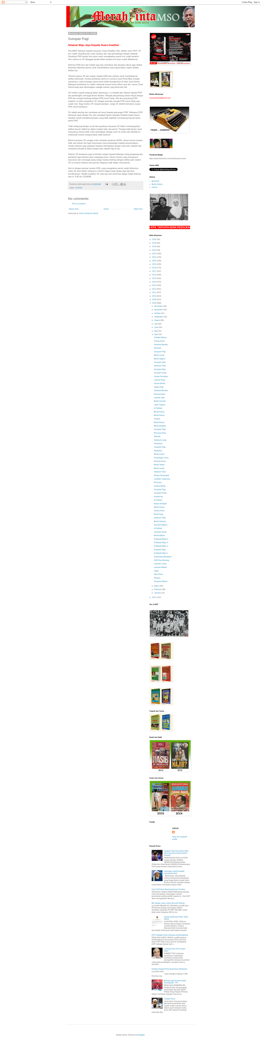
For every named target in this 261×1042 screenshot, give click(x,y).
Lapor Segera (159, 405)
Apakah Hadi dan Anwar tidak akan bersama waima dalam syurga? (176, 853)
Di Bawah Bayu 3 (161, 542)
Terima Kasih (159, 341)
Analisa (157, 419)
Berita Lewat (159, 355)
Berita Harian (157, 184)
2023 (154, 250)
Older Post (138, 209)
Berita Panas (159, 412)
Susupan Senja (160, 373)
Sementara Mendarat (162, 557)
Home (106, 209)
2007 (154, 597)
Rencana (157, 482)
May (156, 331)
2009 (154, 299)
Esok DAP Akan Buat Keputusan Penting (168, 889)
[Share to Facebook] (121, 184)
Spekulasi (158, 451)
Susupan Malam (160, 525)
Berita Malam (159, 535)
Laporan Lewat (160, 564)
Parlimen (157, 348)
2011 (154, 292)
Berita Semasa (160, 521)
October (157, 313)
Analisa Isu (158, 497)
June (156, 327)
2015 (154, 278)
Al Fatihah (158, 408)
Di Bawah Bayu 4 (161, 539)
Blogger (141, 1035)
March (157, 586)
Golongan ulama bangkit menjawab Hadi (174, 872)
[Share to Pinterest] (124, 184)
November (158, 310)
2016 (154, 275)
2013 (154, 285)
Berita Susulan (160, 401)
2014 (154, 282)
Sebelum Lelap (160, 440)
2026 (154, 239)
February (158, 589)
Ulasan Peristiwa (161, 376)
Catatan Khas (169, 999)
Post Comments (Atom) (88, 213)
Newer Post (73, 209)
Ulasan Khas (159, 511)
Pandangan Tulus (161, 458)
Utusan (155, 187)
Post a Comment (78, 204)
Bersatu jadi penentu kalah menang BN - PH (175, 982)
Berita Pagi (158, 514)
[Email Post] (106, 184)
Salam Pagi (158, 387)
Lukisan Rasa (159, 380)
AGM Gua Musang (161, 560)
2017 (154, 271)
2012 (154, 289)
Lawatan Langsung (162, 479)
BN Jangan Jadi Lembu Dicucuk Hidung (168, 903)
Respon (157, 578)
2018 (154, 268)
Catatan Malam (160, 337)
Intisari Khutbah (160, 504)
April (156, 334)
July (156, 324)
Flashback (158, 443)
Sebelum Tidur (160, 366)
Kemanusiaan (159, 394)
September (159, 317)
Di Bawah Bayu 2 (161, 546)
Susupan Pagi (160, 352)
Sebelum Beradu (161, 345)
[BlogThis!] (116, 184)
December (158, 306)
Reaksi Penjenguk (161, 475)
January (157, 593)
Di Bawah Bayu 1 (161, 553)
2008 (154, 303)
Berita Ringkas (160, 426)
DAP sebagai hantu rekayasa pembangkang (170, 935)
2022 (154, 254)
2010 (154, 296)
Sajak (156, 571)
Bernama (155, 181)
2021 (154, 257)
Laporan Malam (160, 567)
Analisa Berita (159, 486)
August (157, 320)
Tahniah (157, 436)
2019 (154, 264)
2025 (154, 243)
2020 (154, 261)
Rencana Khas (160, 433)
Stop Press (158, 574)
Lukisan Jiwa (159, 398)
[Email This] (113, 184)
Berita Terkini (159, 465)
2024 (154, 246)
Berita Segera (159, 359)
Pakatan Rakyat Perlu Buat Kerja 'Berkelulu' (169, 969)
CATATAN (78, 188)
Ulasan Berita (159, 383)
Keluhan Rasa (160, 461)
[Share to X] (118, 184)
